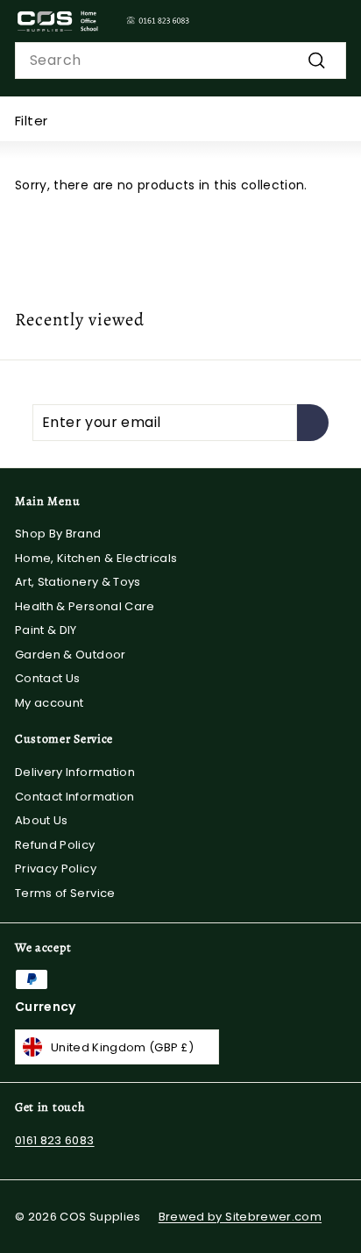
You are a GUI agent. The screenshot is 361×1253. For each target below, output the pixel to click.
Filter (31, 120)
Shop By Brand (58, 533)
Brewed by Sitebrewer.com (240, 1216)
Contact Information (75, 796)
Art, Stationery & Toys (78, 581)
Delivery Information (75, 772)
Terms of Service (65, 893)
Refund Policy (55, 845)
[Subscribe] (313, 422)
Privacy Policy (55, 868)
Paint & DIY (46, 630)
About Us (41, 820)
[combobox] (180, 60)
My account (49, 702)
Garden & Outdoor (70, 654)
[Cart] (332, 21)
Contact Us (48, 678)
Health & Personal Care (85, 606)
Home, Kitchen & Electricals (96, 558)
